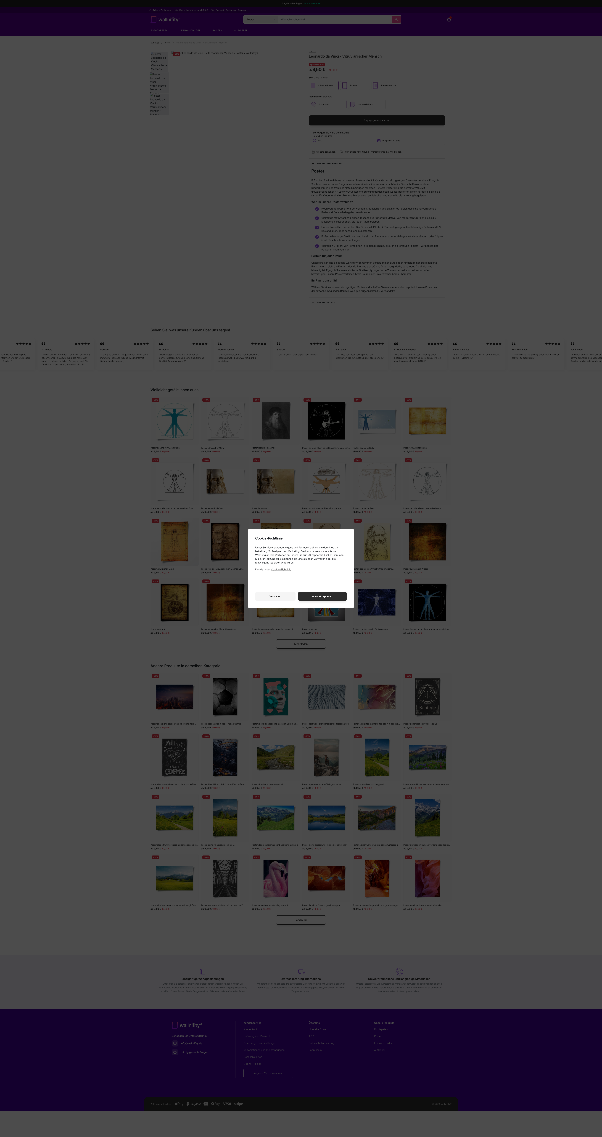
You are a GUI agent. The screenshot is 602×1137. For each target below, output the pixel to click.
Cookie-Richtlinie (281, 569)
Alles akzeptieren (322, 596)
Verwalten (275, 596)
